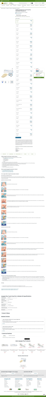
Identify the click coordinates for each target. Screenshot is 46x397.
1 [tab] (22, 353)
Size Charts (38, 384)
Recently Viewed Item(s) (23, 355)
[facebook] (20, 394)
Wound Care (3, 5)
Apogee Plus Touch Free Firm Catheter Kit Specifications (16, 296)
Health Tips (38, 382)
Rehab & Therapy (42, 5)
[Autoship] (34, 68)
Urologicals (7, 5)
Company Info (7, 379)
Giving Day (27, 381)
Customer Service (18, 379)
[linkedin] (24, 394)
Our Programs (29, 379)
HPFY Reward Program (29, 380)
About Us (5, 380)
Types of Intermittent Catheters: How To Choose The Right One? (11, 319)
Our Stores (5, 382)
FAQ (37, 385)
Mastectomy (37, 5)
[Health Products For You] (4, 3)
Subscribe (13, 373)
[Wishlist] (12, 68)
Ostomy (11, 5)
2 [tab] (23, 353)
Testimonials (6, 383)
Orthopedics (19, 5)
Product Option (17, 18)
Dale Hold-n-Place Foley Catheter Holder (7, 171)
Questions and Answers (18, 15)
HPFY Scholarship (28, 383)
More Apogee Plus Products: (23, 341)
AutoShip (27, 385)
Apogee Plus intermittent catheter (8, 158)
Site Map (5, 384)
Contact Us (5, 381)
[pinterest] (27, 394)
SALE (23, 6)
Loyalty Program (28, 382)
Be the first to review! (24, 15)
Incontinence (32, 5)
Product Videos (6, 313)
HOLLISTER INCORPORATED (20, 12)
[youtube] (26, 394)
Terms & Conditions (17, 383)
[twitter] (18, 394)
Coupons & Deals (39, 380)
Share (4, 323)
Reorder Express (17, 381)
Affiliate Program (28, 384)
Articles (38, 381)
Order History (17, 382)
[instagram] (22, 394)
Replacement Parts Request (18, 385)
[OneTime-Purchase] (34, 73)
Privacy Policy (6, 385)
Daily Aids (28, 5)
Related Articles (5, 316)
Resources (39, 379)
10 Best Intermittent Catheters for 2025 (8, 326)
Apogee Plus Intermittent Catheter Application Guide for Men (9, 289)
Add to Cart (39, 77)
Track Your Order (17, 380)
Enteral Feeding (24, 5)
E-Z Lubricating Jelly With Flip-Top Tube (7, 170)
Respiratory (14, 5)
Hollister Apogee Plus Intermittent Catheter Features (9, 156)
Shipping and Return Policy (18, 384)
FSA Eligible (38, 383)
